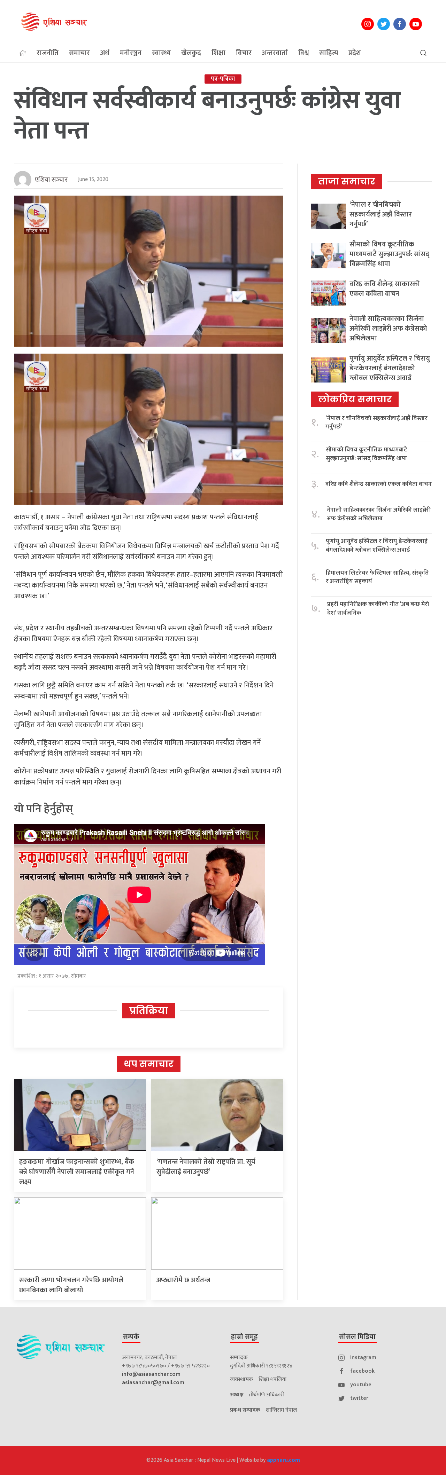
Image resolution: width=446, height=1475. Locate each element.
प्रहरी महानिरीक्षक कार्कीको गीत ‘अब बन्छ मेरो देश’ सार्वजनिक (378, 608)
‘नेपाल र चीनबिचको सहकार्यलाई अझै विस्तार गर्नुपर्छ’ (380, 214)
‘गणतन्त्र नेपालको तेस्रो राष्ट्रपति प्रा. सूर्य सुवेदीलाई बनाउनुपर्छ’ (205, 1167)
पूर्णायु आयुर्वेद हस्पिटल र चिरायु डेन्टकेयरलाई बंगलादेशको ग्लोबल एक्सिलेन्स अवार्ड (389, 368)
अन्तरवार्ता (275, 53)
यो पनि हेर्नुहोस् (43, 809)
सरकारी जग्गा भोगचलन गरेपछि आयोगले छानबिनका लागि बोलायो (71, 1285)
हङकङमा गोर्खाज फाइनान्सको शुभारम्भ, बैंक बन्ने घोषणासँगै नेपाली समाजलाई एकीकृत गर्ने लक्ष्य (76, 1172)
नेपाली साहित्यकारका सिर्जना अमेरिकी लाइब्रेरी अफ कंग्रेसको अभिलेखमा (388, 328)
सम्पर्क (131, 1337)
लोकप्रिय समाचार (355, 399)
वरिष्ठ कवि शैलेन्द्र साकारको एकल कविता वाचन (384, 289)
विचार (244, 53)
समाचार (79, 53)
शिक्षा (218, 53)
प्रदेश (354, 53)
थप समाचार (149, 1064)
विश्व (303, 53)
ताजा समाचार (346, 181)
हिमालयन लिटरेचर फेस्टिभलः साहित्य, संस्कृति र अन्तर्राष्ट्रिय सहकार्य (377, 577)
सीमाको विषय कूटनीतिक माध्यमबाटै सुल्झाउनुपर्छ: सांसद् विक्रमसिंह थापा (389, 254)
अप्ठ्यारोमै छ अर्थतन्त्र (183, 1280)
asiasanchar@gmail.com (153, 1382)
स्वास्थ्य (161, 53)
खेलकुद (191, 53)
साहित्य (328, 53)
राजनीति (48, 53)
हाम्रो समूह (244, 1337)
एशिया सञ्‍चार (51, 180)
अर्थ (104, 53)
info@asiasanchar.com (151, 1374)
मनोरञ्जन (130, 53)
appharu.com (283, 1460)
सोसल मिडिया (357, 1337)
